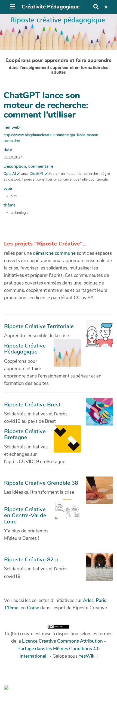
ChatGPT (36, 173)
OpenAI (10, 173)
